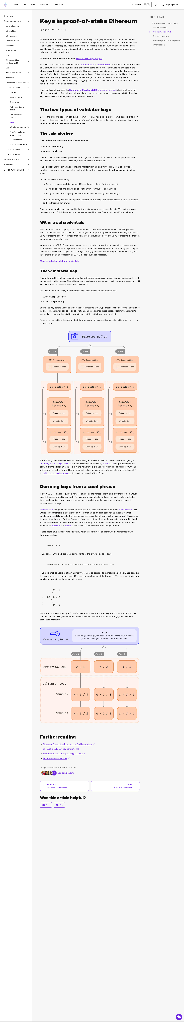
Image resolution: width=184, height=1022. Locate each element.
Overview (8, 16)
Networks (10, 78)
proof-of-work (87, 64)
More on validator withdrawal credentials (59, 261)
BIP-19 (69, 525)
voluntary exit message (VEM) (55, 463)
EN (171, 4)
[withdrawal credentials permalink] (39, 222)
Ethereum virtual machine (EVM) (12, 61)
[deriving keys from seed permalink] (39, 486)
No (61, 805)
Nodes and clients (13, 73)
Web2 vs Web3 (12, 41)
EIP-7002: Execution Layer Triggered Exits (64, 753)
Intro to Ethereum (13, 26)
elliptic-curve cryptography (90, 58)
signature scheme (93, 90)
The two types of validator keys (165, 23)
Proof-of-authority (15, 154)
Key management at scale (56, 758)
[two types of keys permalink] (39, 109)
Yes (48, 805)
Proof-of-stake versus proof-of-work (19, 133)
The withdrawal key (161, 36)
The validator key (160, 27)
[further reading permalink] (39, 737)
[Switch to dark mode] (156, 4)
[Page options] (53, 30)
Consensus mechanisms (16, 82)
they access (125, 509)
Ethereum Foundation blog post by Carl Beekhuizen (69, 744)
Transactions (11, 50)
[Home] (5, 4)
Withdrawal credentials (19, 127)
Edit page (62, 30)
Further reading (158, 45)
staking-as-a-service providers (57, 473)
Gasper (13, 92)
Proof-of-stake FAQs (18, 144)
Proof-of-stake (14, 87)
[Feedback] (179, 1017)
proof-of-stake (104, 64)
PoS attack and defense (16, 116)
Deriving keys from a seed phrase (166, 40)
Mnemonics (46, 509)
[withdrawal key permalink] (39, 271)
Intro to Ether (11, 31)
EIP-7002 (108, 463)
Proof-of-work (14, 149)
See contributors (66, 773)
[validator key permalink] (39, 133)
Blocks (9, 55)
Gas (7, 68)
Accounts (10, 45)
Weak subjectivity (17, 97)
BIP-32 (56, 525)
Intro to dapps (12, 36)
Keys (12, 122)
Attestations (15, 102)
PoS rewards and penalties (17, 108)
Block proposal (16, 140)
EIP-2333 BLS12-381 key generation (61, 749)
